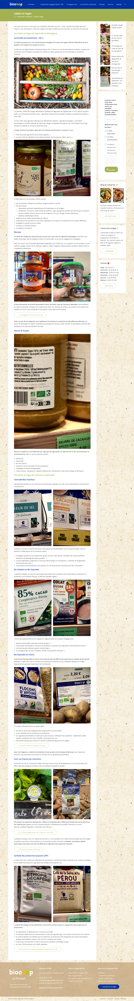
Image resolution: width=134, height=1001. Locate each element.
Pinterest (123, 999)
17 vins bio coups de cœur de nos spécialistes (117, 38)
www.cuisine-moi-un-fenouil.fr (20, 987)
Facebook (103, 999)
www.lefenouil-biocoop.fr (19, 985)
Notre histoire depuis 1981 (78, 973)
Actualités (101, 973)
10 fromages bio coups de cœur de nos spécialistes (117, 48)
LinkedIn (117, 999)
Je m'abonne (111, 169)
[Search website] (125, 4)
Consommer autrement (106, 976)
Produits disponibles (105, 978)
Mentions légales (29, 999)
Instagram (110, 999)
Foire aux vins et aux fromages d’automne (117, 70)
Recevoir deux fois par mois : (111, 126)
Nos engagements (75, 976)
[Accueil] (14, 16)
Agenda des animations (106, 981)
